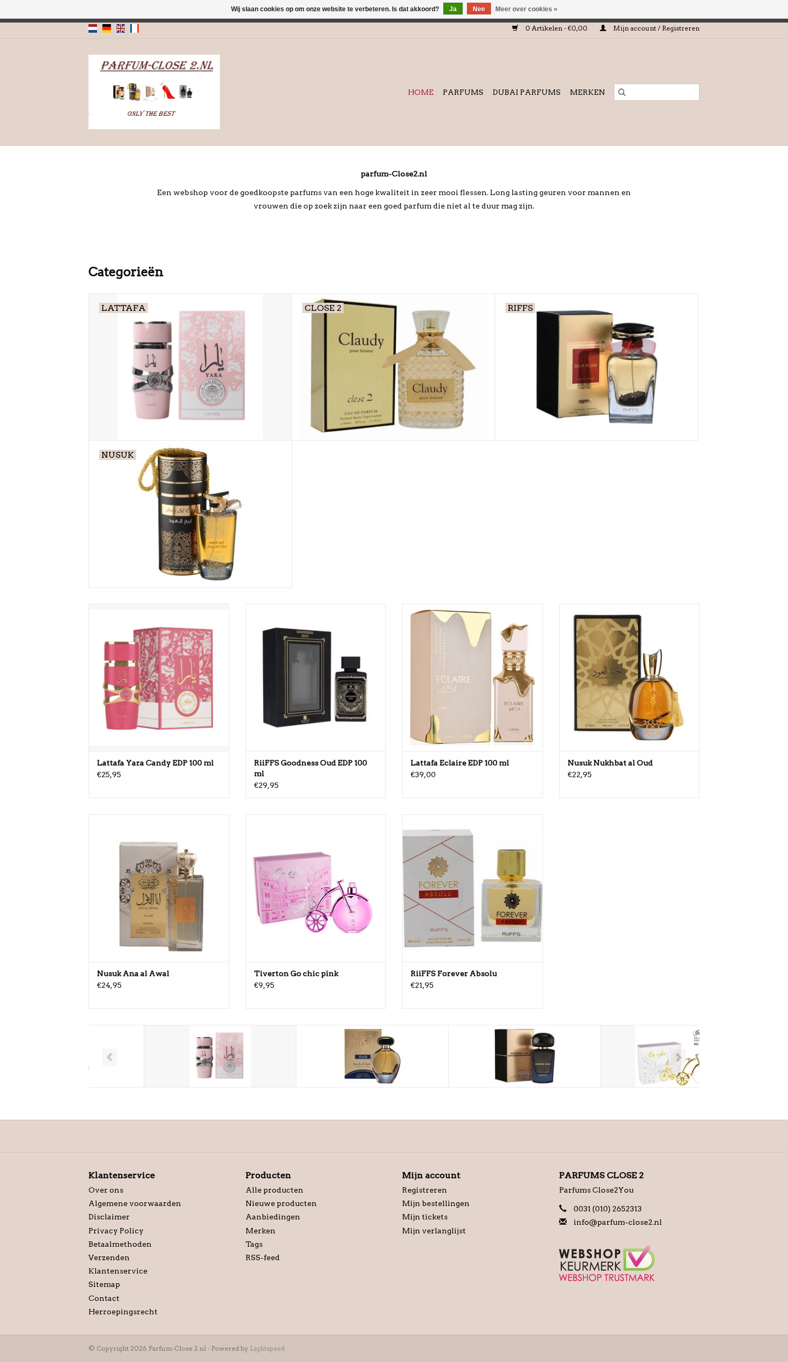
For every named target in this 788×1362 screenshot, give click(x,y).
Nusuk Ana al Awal (133, 973)
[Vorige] (109, 1057)
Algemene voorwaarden (134, 1203)
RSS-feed (263, 1257)
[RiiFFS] (469, 1056)
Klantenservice (117, 1271)
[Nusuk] (317, 1056)
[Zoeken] (622, 92)
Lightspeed (267, 1348)
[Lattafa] (165, 1056)
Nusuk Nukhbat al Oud (610, 762)
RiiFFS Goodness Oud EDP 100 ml (310, 768)
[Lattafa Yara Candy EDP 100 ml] (158, 677)
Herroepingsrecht (123, 1311)
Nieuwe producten (281, 1203)
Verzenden (109, 1257)
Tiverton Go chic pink (296, 973)
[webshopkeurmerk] (629, 1263)
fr (134, 28)
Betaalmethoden (120, 1244)
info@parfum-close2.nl (618, 1222)
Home (421, 92)
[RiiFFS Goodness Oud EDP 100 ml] (316, 677)
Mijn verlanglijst (434, 1230)
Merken (587, 92)
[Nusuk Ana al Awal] (158, 888)
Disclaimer (109, 1216)
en (120, 28)
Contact (104, 1298)
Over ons (105, 1190)
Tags (254, 1244)
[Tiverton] (621, 1056)
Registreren (424, 1190)
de (106, 28)
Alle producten (274, 1190)
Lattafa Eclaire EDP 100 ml (460, 762)
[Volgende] (678, 1057)
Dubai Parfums (527, 92)
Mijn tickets (425, 1216)
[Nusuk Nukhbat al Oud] (629, 677)
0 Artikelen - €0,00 (556, 28)
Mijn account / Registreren (656, 28)
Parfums (463, 92)
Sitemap (104, 1284)
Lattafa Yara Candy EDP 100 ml (155, 762)
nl (92, 28)
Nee (479, 9)
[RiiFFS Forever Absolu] (472, 888)
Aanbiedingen (273, 1216)
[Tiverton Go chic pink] (316, 888)
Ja (453, 9)
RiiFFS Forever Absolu (454, 973)
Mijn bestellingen (436, 1203)
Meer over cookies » (526, 9)
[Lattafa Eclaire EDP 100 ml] (472, 677)
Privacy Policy (116, 1230)
